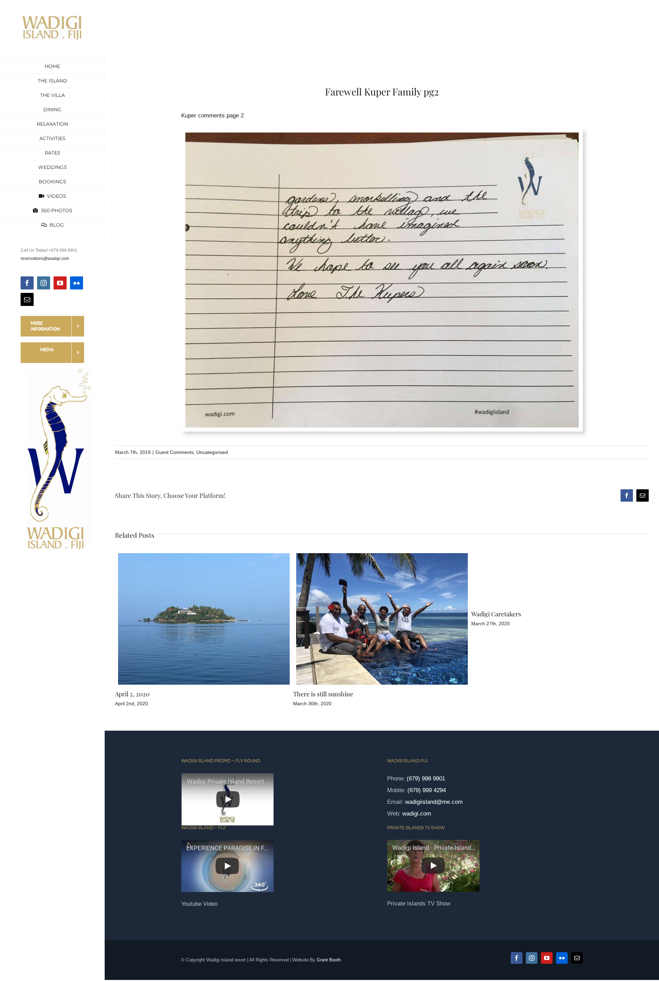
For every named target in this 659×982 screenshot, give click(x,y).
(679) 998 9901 (426, 778)
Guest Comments (174, 452)
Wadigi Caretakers (318, 614)
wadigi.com (416, 813)
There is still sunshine (145, 694)
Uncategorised (212, 452)
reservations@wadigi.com (45, 258)
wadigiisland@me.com (434, 802)
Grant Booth (329, 959)
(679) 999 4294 (426, 790)
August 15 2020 (491, 694)
